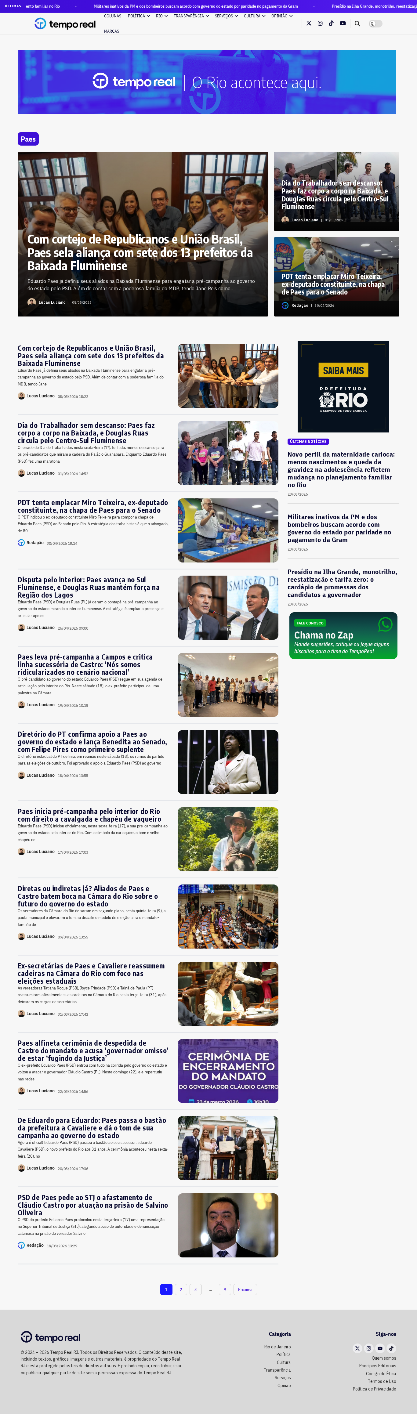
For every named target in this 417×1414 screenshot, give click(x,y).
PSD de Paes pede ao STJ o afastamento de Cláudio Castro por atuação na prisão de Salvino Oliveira (93, 1204)
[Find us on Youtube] (343, 23)
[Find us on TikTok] (331, 23)
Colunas (112, 16)
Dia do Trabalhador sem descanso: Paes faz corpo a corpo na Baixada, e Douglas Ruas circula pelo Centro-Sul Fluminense (86, 432)
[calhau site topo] (207, 81)
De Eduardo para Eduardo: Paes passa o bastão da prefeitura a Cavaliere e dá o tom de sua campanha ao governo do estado (92, 1127)
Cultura (252, 16)
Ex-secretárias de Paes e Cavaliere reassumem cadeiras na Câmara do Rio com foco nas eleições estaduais (91, 973)
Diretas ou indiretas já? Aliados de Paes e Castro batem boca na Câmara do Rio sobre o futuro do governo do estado (88, 895)
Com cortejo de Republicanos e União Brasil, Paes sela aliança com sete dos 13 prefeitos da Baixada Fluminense (91, 355)
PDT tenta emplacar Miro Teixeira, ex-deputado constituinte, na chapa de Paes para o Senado (93, 506)
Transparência (189, 16)
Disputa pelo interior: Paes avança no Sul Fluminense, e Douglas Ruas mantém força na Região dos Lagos (89, 587)
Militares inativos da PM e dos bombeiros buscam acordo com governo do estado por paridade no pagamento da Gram (138, 6)
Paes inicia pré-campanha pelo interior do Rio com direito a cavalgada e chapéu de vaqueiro (89, 815)
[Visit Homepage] (65, 23)
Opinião (279, 16)
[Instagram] (369, 1348)
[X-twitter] (357, 1348)
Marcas (111, 31)
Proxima (245, 1289)
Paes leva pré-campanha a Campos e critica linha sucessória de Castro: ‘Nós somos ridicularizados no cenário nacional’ (85, 664)
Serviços (224, 16)
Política (136, 16)
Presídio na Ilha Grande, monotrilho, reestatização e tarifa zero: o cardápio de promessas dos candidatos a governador (342, 583)
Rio (159, 16)
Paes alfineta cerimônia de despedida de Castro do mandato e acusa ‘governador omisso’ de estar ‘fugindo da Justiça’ (93, 1050)
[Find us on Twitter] (309, 23)
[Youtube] (380, 1348)
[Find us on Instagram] (320, 23)
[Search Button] (357, 23)
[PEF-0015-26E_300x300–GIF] (343, 386)
